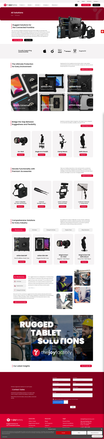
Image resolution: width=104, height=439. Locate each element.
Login (78, 1)
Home (12, 15)
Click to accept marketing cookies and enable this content (52, 338)
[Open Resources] (57, 5)
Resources (48, 418)
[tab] (18, 230)
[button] (102, 31)
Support (83, 1)
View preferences (95, 432)
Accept (63, 432)
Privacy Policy (4, 436)
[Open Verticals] (40, 5)
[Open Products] (24, 5)
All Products (89, 1)
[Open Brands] (31, 5)
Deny (79, 432)
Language (96, 1)
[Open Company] (48, 5)
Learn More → (31, 287)
